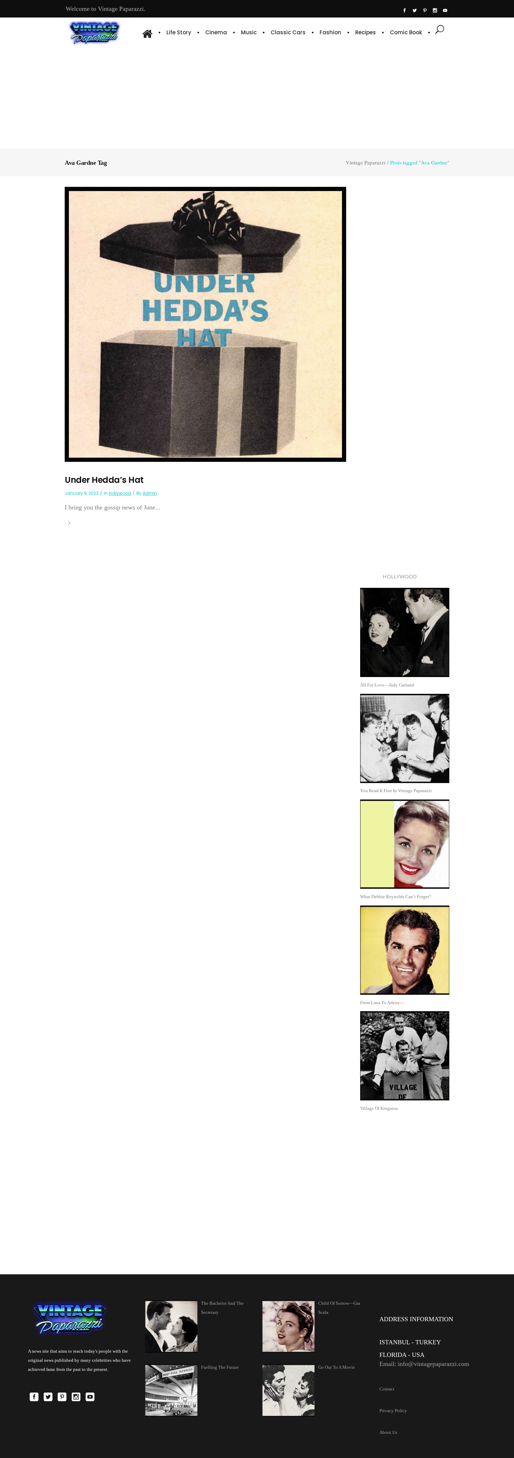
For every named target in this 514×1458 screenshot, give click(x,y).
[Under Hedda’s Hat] (205, 323)
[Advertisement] (257, 96)
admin (150, 493)
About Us (388, 1432)
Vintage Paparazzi (365, 162)
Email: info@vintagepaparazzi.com (424, 1363)
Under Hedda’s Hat (104, 480)
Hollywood (120, 493)
